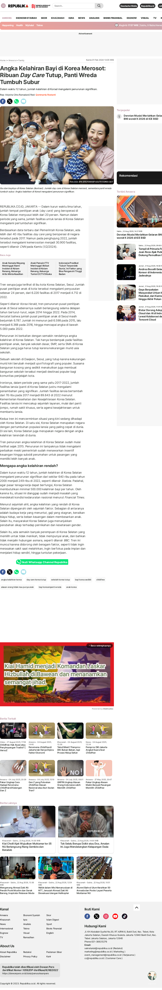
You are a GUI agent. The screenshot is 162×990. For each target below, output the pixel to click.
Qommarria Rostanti (46, 94)
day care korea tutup (36, 579)
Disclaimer (5, 956)
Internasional (6, 928)
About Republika (8, 952)
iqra (71, 18)
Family (21, 60)
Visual (26, 933)
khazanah (57, 18)
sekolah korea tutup (60, 579)
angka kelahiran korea (11, 579)
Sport (49, 924)
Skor (48, 915)
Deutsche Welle (129, 6)
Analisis (27, 924)
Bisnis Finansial (112, 18)
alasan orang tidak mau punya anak (17, 587)
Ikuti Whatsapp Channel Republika (44, 562)
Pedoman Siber (54, 952)
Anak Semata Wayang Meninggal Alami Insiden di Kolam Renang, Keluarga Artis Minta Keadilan (13, 268)
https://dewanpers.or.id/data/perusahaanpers (25, 973)
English (50, 933)
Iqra (25, 919)
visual (145, 18)
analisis (94, 18)
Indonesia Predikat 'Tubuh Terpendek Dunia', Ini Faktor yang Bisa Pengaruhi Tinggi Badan (70, 268)
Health (19, 25)
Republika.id (147, 6)
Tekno (39, 25)
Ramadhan (28, 937)
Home (3, 60)
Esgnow (4, 933)
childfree (100, 579)
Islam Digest (52, 919)
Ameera (12, 60)
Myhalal (29, 25)
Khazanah (5, 919)
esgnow (132, 18)
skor (44, 18)
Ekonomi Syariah (26, 18)
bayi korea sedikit (83, 579)
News (3, 924)
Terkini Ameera (126, 191)
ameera (7, 18)
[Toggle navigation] (3, 5)
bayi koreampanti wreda (50, 587)
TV (155, 18)
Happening (8, 25)
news (81, 18)
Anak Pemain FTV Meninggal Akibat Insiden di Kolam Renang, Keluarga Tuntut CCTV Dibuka (41, 268)
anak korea (71, 587)
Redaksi (27, 952)
